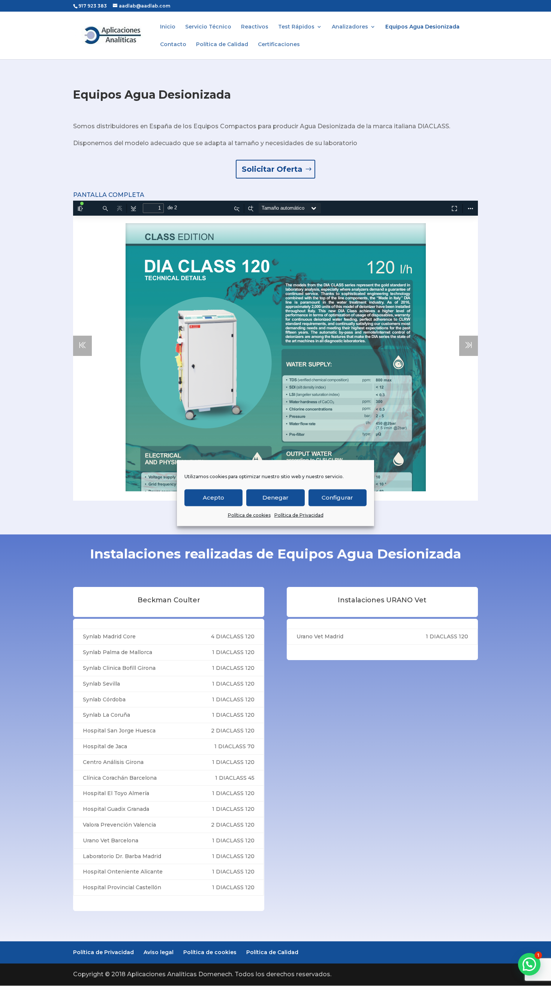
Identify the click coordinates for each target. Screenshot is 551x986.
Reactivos (254, 27)
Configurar (337, 497)
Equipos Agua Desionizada (422, 27)
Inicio (167, 27)
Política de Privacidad (298, 515)
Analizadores (350, 27)
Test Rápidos (296, 27)
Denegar (275, 497)
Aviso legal (159, 952)
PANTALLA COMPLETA (108, 194)
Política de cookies (249, 515)
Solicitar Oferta (272, 169)
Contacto (173, 45)
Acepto (213, 497)
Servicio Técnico (208, 27)
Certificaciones (279, 45)
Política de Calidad (222, 45)
